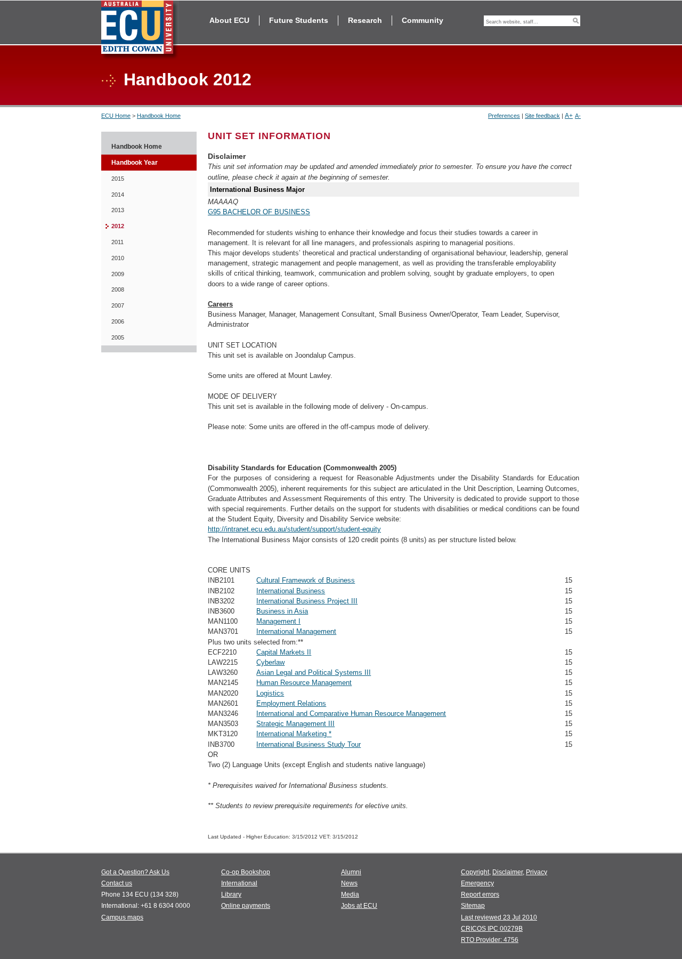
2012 (117, 226)
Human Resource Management (304, 683)
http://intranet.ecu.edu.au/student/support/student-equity (294, 529)
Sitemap (473, 905)
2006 (117, 321)
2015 (117, 178)
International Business (290, 591)
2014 (117, 194)
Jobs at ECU (359, 905)
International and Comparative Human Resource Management (351, 714)
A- (578, 115)
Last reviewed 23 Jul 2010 (499, 917)
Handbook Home (159, 115)
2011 (117, 242)
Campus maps (122, 917)
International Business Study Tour (308, 744)
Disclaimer (507, 872)
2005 (117, 337)
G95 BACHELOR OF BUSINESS (259, 212)
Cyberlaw (270, 662)
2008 (117, 289)
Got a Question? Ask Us (135, 872)
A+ (569, 115)
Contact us (116, 883)
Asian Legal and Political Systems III (313, 672)
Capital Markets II (283, 652)
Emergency (477, 883)
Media (350, 894)
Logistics (270, 693)
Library (231, 894)
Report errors (480, 894)
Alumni (351, 872)
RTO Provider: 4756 (489, 940)
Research (365, 20)
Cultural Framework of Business (305, 580)
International (239, 883)
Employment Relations (291, 703)
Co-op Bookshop (245, 872)
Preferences (504, 115)
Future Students (298, 20)
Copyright (475, 872)
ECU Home (116, 115)
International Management (296, 631)
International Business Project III (307, 601)
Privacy (536, 872)
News (349, 883)
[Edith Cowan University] (140, 30)
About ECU (229, 20)
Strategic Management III (295, 724)
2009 (117, 274)
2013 (117, 210)
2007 (117, 305)
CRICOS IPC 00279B (492, 928)
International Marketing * (293, 734)
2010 (117, 258)
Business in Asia (282, 611)
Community (422, 20)
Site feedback (542, 115)
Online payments (245, 905)
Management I (278, 621)
